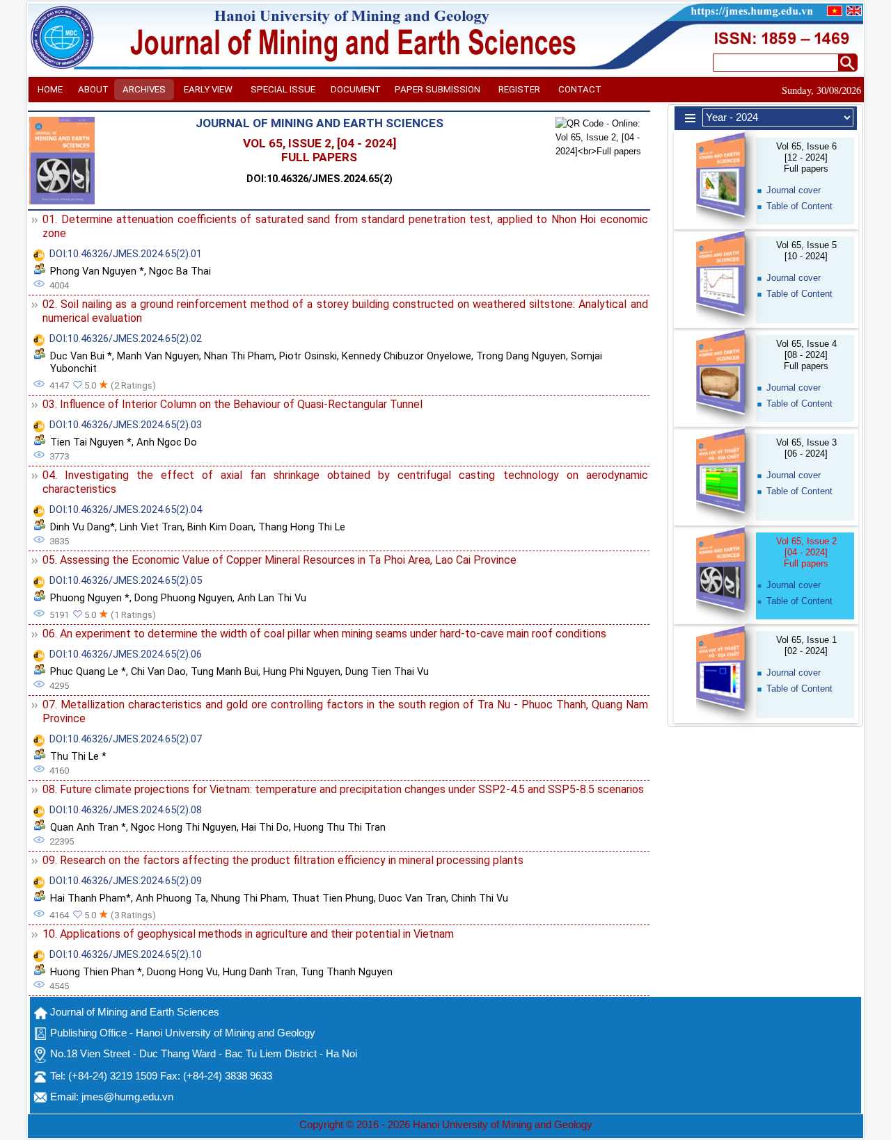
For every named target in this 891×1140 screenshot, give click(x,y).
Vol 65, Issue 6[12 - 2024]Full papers (806, 157)
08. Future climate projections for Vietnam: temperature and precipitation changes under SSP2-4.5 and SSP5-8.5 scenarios (343, 789)
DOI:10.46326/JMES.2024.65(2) (319, 178)
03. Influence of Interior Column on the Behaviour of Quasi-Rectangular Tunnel (232, 404)
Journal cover (793, 190)
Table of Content (799, 206)
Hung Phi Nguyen (301, 671)
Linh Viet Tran (151, 527)
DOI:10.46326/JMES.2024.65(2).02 (125, 338)
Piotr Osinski (308, 356)
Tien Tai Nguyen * (91, 442)
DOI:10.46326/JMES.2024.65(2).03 (125, 424)
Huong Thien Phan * (96, 972)
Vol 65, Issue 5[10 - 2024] (806, 250)
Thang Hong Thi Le (301, 527)
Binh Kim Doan (220, 527)
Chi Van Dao (158, 671)
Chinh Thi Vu (479, 898)
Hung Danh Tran (259, 972)
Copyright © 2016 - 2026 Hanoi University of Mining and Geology (445, 1124)
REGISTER (519, 89)
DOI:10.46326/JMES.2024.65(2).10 (125, 954)
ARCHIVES (144, 89)
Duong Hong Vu (182, 972)
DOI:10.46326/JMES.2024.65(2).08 (125, 810)
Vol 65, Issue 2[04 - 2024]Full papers (806, 552)
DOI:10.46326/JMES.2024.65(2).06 (125, 654)
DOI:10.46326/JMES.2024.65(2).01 (125, 253)
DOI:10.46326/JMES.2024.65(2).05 (125, 580)
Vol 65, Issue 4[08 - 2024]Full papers (806, 355)
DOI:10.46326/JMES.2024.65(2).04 (125, 509)
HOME (50, 89)
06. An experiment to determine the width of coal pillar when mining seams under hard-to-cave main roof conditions (324, 633)
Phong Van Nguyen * (97, 271)
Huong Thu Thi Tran (340, 827)
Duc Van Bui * (81, 356)
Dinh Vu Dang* (82, 527)
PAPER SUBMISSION (437, 89)
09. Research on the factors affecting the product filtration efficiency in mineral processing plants (282, 860)
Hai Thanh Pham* (90, 898)
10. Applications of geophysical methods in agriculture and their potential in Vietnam (248, 933)
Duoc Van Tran (412, 898)
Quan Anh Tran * (88, 827)
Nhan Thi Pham (239, 356)
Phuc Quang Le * (88, 671)
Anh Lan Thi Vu (271, 598)
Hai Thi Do (265, 827)
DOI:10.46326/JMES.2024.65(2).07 (125, 739)
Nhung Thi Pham (249, 898)
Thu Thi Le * (78, 756)
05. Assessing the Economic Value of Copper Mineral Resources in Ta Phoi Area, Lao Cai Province (279, 560)
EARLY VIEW (208, 89)
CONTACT (579, 89)
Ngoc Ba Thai (180, 271)
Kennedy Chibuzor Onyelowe (406, 356)
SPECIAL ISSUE (283, 89)
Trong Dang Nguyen (521, 356)
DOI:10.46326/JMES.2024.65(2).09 (125, 880)
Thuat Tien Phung (333, 898)
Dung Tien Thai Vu (387, 671)
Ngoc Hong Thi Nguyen (184, 827)
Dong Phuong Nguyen (183, 598)
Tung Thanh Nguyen (347, 972)
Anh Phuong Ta (171, 898)
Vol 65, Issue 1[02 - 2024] (806, 645)
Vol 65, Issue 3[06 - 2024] (806, 448)
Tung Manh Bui (224, 671)
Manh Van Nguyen (158, 356)
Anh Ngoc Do (166, 442)
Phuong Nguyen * (89, 598)
